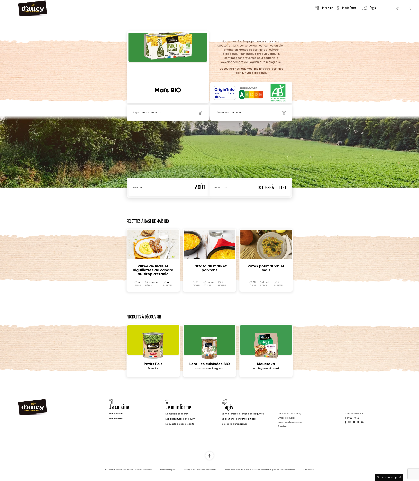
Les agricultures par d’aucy (180, 419)
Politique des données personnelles (200, 470)
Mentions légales (168, 470)
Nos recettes (116, 419)
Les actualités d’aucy (289, 414)
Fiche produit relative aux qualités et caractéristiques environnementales (260, 470)
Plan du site (308, 470)
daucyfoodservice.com (290, 422)
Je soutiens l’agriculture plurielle (239, 419)
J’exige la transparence (234, 424)
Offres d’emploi (286, 418)
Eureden (282, 426)
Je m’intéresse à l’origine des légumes (243, 414)
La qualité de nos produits (179, 424)
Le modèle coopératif (177, 414)
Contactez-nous (354, 414)
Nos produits (116, 414)
